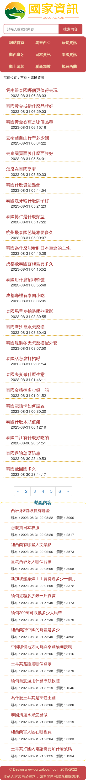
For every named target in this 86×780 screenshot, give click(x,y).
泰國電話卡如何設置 (25, 405)
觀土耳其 (16, 66)
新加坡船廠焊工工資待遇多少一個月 (43, 578)
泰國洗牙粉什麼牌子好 (27, 200)
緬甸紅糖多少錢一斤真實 (33, 595)
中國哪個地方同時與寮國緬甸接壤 (41, 646)
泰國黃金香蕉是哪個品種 (29, 121)
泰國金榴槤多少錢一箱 (27, 390)
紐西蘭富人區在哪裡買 (31, 731)
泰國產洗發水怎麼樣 (25, 327)
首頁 (23, 77)
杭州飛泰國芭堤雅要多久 (29, 232)
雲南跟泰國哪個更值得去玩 (32, 90)
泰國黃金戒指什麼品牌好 (29, 106)
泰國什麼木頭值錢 (23, 421)
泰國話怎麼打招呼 (23, 358)
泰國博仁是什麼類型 (25, 216)
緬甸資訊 (69, 42)
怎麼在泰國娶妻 (21, 169)
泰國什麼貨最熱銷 (23, 184)
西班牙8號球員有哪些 (30, 510)
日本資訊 (43, 54)
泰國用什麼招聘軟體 (25, 279)
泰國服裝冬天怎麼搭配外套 (32, 342)
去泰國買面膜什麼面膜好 (29, 153)
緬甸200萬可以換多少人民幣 (36, 612)
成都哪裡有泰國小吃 (25, 295)
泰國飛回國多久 (21, 469)
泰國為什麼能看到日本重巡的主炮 (38, 247)
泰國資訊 (69, 54)
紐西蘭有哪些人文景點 (31, 544)
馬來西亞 (43, 42)
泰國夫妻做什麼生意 (25, 374)
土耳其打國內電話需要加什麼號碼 (41, 748)
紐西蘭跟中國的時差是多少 (35, 629)
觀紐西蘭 (69, 66)
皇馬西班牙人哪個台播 (31, 561)
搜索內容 (70, 28)
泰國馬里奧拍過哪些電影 (29, 311)
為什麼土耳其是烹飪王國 (33, 697)
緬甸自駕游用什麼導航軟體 (35, 680)
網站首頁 (16, 42)
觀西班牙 (16, 54)
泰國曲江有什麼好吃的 (27, 437)
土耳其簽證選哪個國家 (31, 663)
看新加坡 (43, 66)
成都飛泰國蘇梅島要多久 (29, 263)
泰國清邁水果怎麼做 (29, 714)
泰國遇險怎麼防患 (23, 453)
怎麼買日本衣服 (25, 527)
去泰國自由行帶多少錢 (27, 137)
